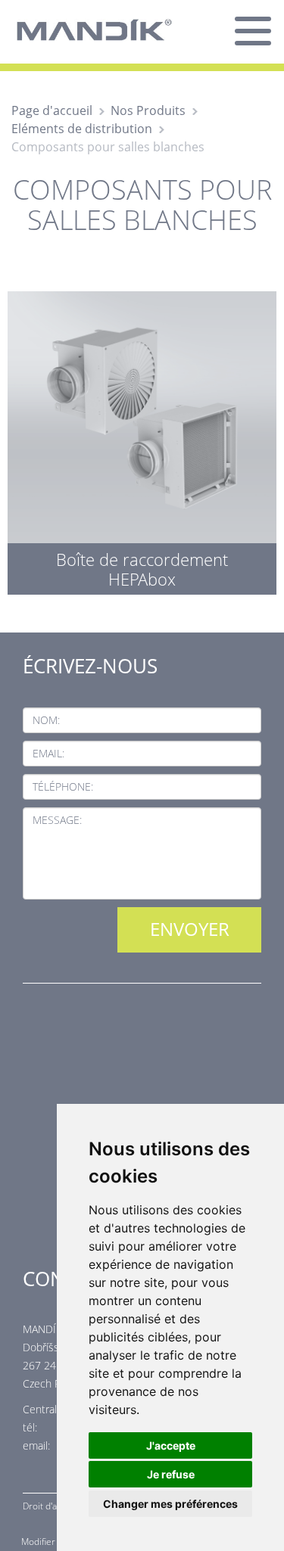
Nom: (46, 720)
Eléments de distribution (81, 128)
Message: (57, 820)
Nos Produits (148, 110)
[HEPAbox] (142, 439)
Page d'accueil (51, 110)
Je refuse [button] (171, 1474)
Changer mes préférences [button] (170, 1503)
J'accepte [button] (170, 1445)
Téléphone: (63, 786)
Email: (48, 753)
